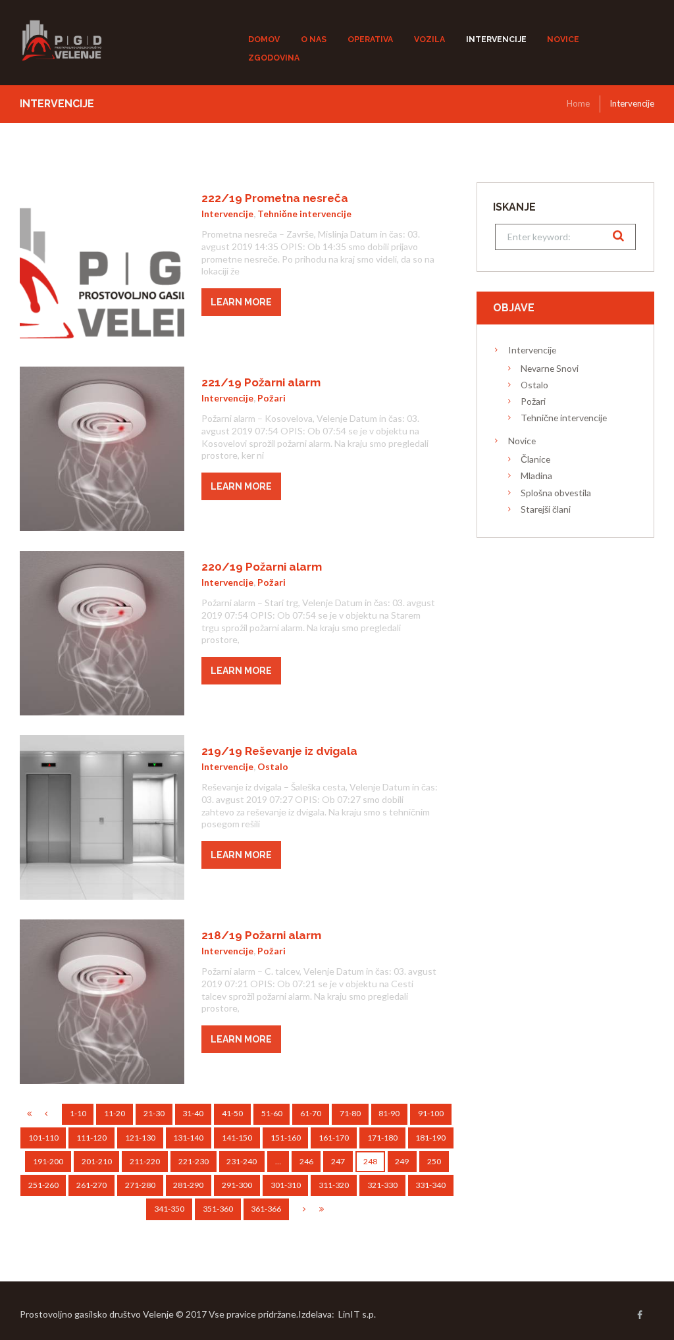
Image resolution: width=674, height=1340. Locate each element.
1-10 (78, 1113)
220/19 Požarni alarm (261, 566)
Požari (271, 397)
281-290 (188, 1185)
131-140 (188, 1138)
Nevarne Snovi (550, 368)
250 (434, 1161)
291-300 (237, 1185)
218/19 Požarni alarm (261, 935)
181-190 (430, 1138)
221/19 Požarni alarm (261, 382)
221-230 (193, 1161)
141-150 (237, 1138)
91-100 (431, 1113)
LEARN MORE (241, 302)
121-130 (140, 1138)
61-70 (310, 1113)
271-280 (140, 1185)
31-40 (192, 1113)
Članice (535, 459)
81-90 (389, 1113)
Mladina (536, 475)
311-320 (334, 1185)
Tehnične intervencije (304, 213)
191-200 (48, 1161)
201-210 (97, 1161)
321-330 (382, 1185)
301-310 (286, 1185)
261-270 (91, 1185)
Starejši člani (546, 509)
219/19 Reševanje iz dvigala (279, 751)
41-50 (232, 1113)
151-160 (286, 1138)
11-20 (114, 1113)
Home (578, 103)
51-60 (271, 1113)
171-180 (382, 1138)
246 (306, 1161)
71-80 (350, 1113)
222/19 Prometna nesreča (274, 198)
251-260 (43, 1185)
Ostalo (272, 766)
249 (402, 1161)
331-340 (430, 1185)
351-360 (218, 1209)
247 (338, 1161)
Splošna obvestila (556, 492)
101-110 (43, 1138)
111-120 (91, 1138)
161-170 (334, 1138)
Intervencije (227, 213)
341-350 (169, 1209)
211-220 (145, 1161)
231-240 (241, 1161)
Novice (522, 440)
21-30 (154, 1113)
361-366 (266, 1209)
